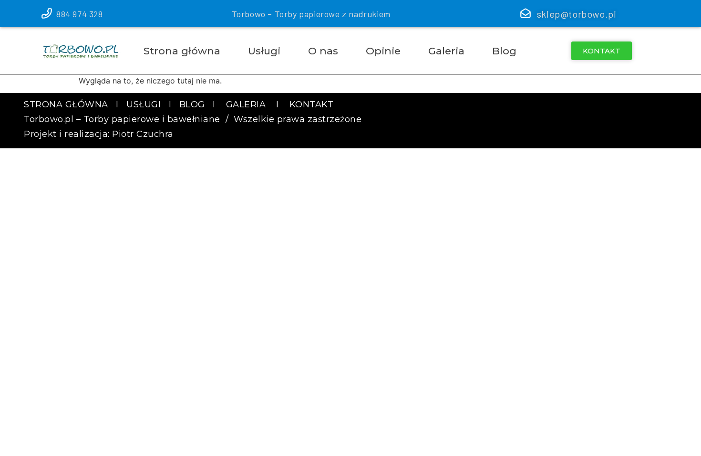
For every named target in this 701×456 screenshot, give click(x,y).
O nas (323, 51)
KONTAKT (311, 104)
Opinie (383, 51)
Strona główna (182, 51)
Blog (504, 51)
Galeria (446, 51)
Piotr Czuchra (143, 134)
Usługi (264, 51)
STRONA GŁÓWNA (66, 104)
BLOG (192, 104)
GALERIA (246, 104)
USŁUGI (145, 104)
